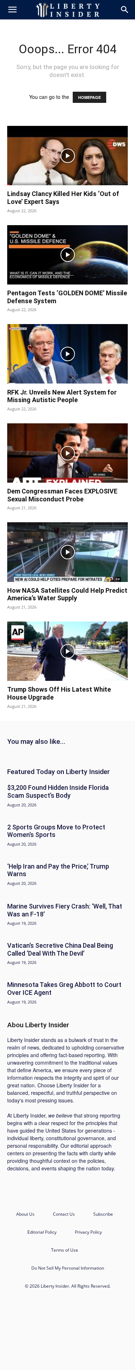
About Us (25, 1214)
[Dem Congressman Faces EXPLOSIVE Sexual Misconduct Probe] (67, 453)
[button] (12, 9)
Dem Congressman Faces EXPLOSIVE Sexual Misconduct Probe (62, 495)
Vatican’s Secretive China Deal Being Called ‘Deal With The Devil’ (60, 949)
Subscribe (103, 1214)
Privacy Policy (88, 1232)
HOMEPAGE (89, 97)
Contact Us (64, 1214)
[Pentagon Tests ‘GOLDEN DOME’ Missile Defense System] (67, 255)
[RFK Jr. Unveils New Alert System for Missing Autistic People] (67, 353)
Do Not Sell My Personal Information (67, 1268)
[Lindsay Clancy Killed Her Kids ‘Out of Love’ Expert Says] (67, 155)
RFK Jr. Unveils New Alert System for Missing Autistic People (62, 396)
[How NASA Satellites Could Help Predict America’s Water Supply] (67, 552)
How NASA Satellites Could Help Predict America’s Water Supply (67, 594)
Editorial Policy (42, 1232)
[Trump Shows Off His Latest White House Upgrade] (67, 651)
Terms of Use (64, 1250)
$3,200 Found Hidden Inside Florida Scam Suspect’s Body (58, 791)
